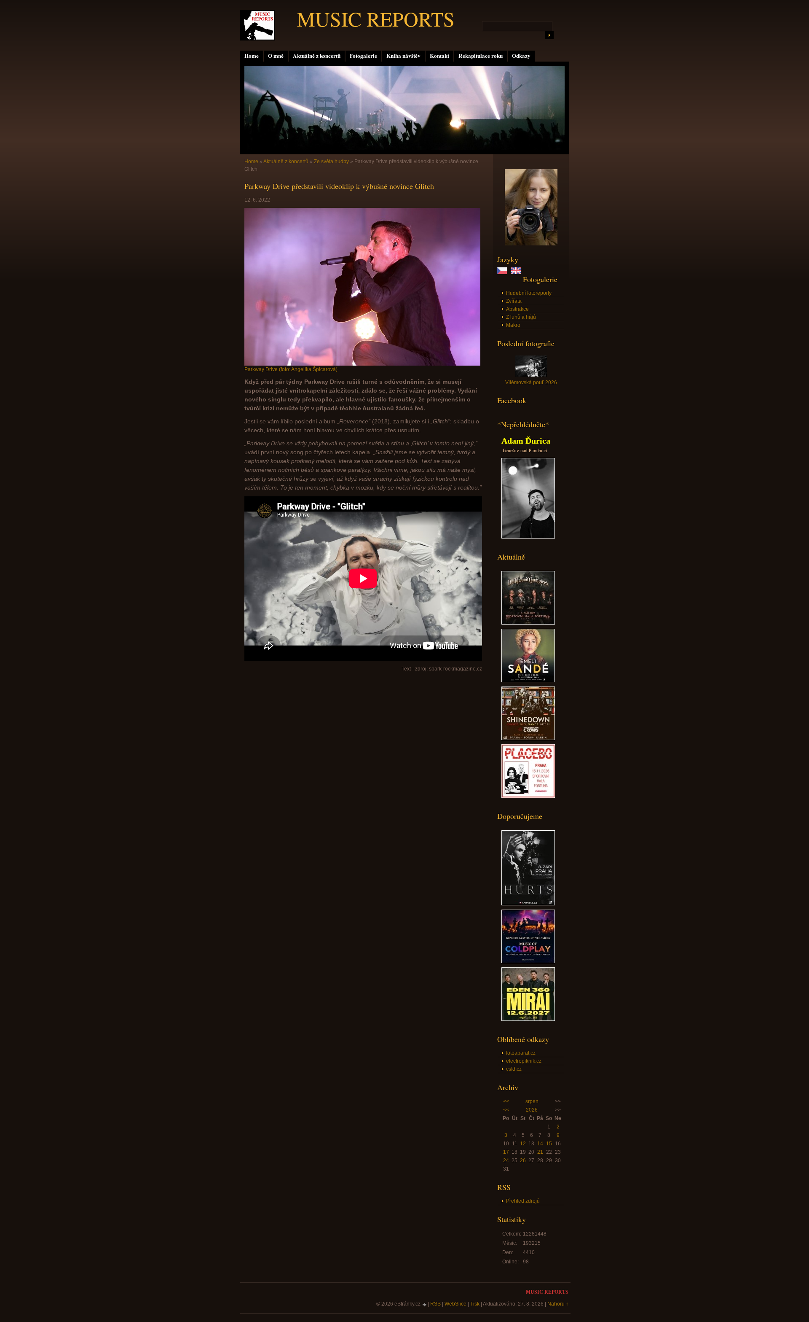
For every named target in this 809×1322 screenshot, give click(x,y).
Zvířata (514, 301)
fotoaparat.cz (521, 1053)
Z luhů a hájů (521, 317)
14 (540, 1144)
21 (540, 1152)
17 (506, 1152)
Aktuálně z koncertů (316, 55)
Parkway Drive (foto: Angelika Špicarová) (291, 369)
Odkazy (521, 55)
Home (251, 55)
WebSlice (455, 1304)
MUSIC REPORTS (376, 18)
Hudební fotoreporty (529, 293)
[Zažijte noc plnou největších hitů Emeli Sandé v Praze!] (528, 681)
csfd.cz (514, 1069)
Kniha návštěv (403, 55)
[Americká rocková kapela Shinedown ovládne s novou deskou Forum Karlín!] (528, 738)
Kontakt (439, 55)
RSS (435, 1304)
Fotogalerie (363, 55)
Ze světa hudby (331, 161)
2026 (532, 1110)
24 (506, 1160)
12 (523, 1144)
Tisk (475, 1304)
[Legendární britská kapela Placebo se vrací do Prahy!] (528, 796)
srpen (531, 1101)
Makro (513, 325)
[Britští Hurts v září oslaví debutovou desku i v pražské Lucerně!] (528, 904)
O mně (276, 55)
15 (549, 1144)
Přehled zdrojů (523, 1201)
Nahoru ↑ (557, 1304)
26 (523, 1160)
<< (506, 1101)
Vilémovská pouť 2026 (531, 382)
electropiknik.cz (523, 1061)
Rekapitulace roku (480, 55)
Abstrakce (517, 309)
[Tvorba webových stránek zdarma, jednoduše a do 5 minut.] (425, 1304)
